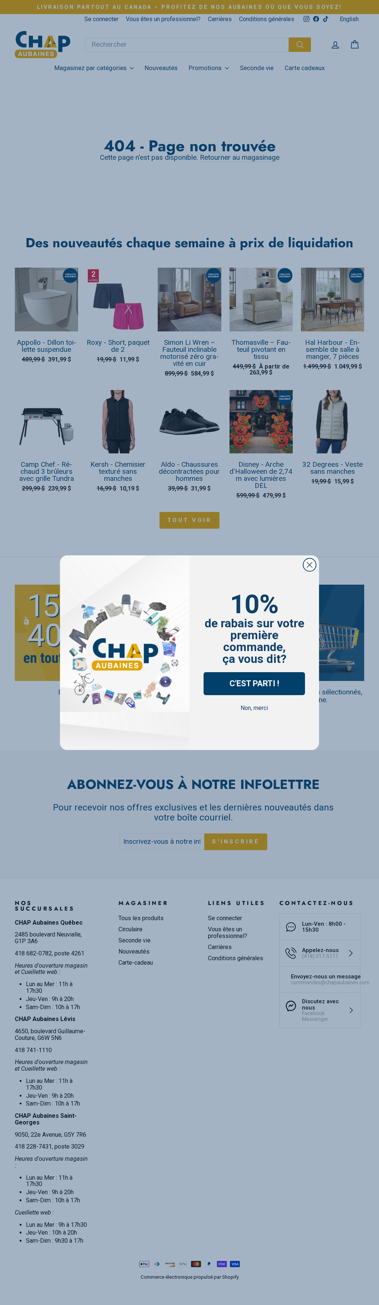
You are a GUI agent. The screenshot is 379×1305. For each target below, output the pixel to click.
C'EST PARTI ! (254, 683)
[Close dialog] (309, 564)
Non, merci (254, 707)
